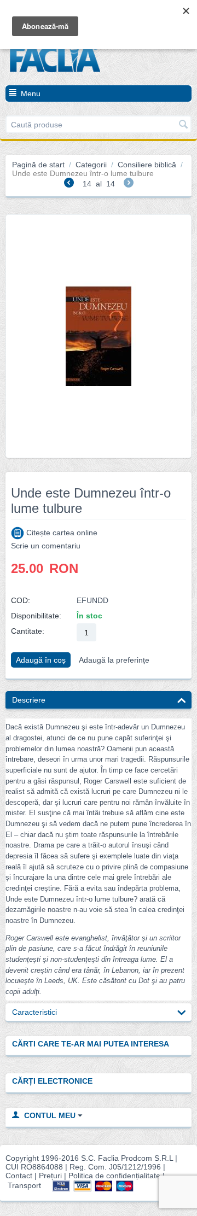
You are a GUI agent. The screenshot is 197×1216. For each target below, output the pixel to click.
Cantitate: (27, 631)
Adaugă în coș (41, 660)
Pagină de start (38, 164)
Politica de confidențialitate (114, 1175)
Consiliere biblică (147, 164)
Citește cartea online (60, 532)
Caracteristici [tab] (34, 1012)
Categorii (91, 164)
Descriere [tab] (28, 699)
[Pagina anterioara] (69, 184)
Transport (24, 1185)
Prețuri (50, 1175)
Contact (18, 1175)
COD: (20, 600)
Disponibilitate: (36, 615)
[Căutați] (183, 125)
